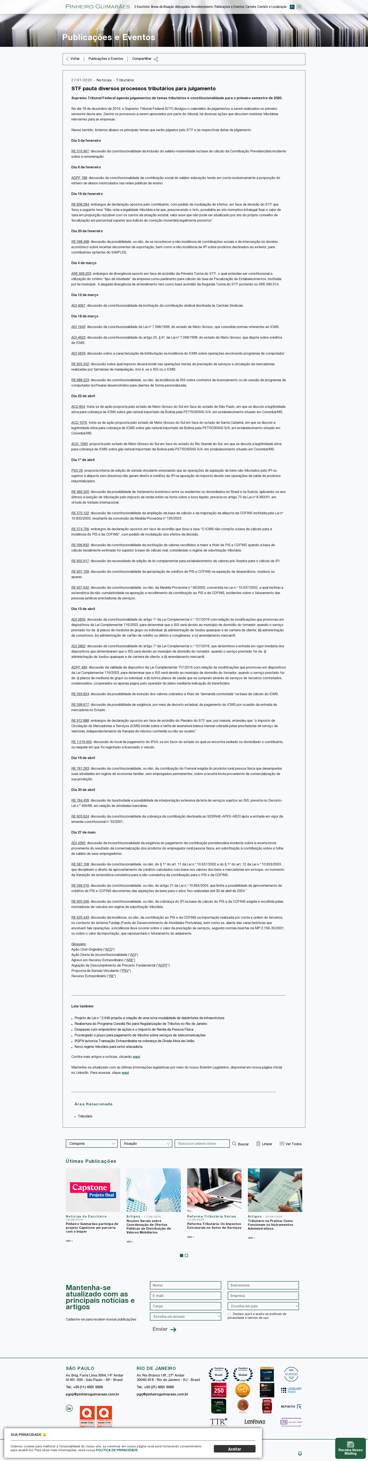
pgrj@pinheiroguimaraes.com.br (162, 1395)
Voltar (75, 59)
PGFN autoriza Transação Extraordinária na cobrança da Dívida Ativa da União (134, 1041)
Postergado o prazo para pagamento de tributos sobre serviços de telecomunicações (140, 1035)
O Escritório (142, 7)
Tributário (125, 80)
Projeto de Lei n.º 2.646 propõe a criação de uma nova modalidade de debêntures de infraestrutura (149, 1018)
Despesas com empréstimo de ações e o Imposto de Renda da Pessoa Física (134, 1030)
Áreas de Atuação (162, 7)
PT (292, 7)
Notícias (104, 80)
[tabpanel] (93, 1205)
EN (299, 7)
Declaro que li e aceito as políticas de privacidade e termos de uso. (257, 1316)
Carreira (251, 7)
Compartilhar (141, 59)
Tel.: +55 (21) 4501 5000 (155, 1387)
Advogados (182, 7)
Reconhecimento (202, 7)
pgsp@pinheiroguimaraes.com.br (92, 1395)
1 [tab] (181, 1255)
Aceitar (234, 1450)
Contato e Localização (272, 7)
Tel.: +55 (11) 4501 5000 (84, 1387)
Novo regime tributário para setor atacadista (108, 1047)
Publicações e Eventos (229, 7)
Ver (69, 1241)
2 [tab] (186, 1255)
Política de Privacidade (117, 1450)
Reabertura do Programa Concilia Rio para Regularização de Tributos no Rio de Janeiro (141, 1024)
